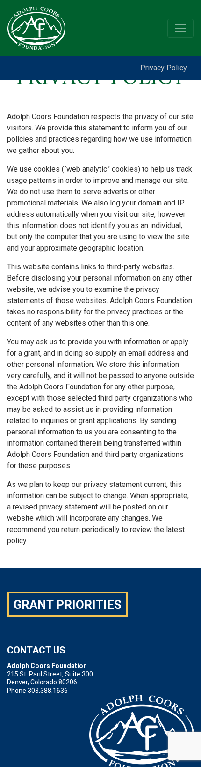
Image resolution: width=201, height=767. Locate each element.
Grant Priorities (68, 605)
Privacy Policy (163, 67)
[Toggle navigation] (180, 28)
